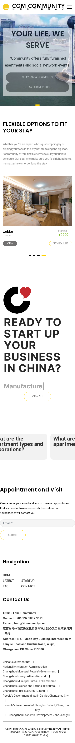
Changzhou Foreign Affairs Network (25, 676)
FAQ (5, 586)
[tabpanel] (37, 62)
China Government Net (16, 661)
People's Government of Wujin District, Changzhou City (36, 695)
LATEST (8, 581)
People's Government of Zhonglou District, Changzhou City (37, 708)
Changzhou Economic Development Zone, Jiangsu (39, 715)
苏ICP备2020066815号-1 (37, 731)
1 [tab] (37, 105)
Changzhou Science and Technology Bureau (29, 685)
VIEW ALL (37, 396)
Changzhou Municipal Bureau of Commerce (29, 681)
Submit (13, 534)
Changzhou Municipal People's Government (29, 671)
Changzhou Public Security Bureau (24, 690)
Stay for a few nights (37, 77)
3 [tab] (40, 255)
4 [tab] (44, 255)
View (40, 243)
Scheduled (15, 243)
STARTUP (28, 581)
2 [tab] (36, 255)
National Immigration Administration (25, 666)
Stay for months (38, 87)
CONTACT (28, 586)
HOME (7, 575)
